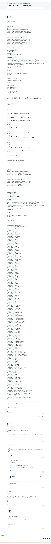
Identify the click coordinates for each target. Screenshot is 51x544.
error (9, 407)
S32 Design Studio (16, 3)
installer (12, 407)
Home (7, 3)
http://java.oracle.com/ (15, 57)
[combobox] (28, 8)
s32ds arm (15, 407)
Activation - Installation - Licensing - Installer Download (17, 403)
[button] (40, 17)
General (25, 403)
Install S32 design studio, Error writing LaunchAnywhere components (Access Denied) (18, 497)
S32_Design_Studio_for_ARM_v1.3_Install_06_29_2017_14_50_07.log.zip (29, 401)
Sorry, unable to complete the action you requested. (8, 542)
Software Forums (11, 3)
